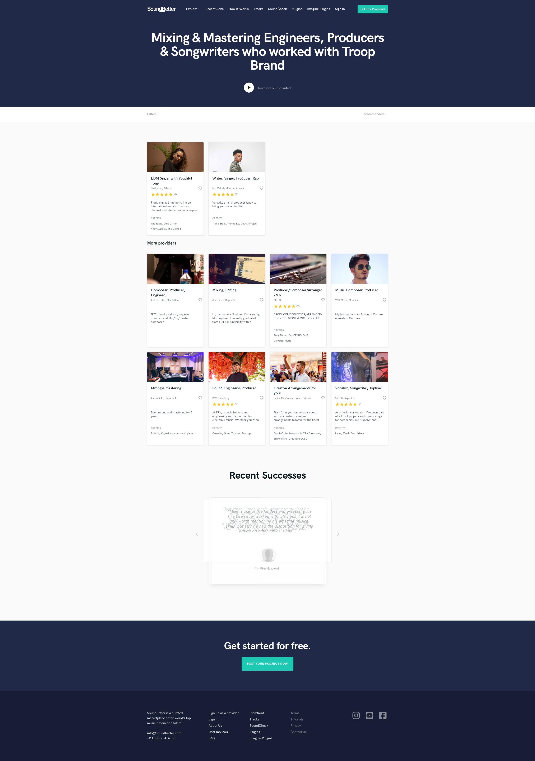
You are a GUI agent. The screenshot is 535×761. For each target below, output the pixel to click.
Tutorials (296, 719)
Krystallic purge (169, 433)
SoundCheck (277, 9)
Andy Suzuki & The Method (166, 229)
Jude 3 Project (249, 223)
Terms (294, 713)
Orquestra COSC (298, 438)
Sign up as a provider (224, 713)
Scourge (246, 433)
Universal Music (282, 340)
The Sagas (156, 223)
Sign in (340, 9)
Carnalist (217, 433)
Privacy (295, 726)
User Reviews (218, 732)
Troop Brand (219, 223)
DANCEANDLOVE (298, 335)
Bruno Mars (280, 438)
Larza (338, 433)
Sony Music (280, 335)
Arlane (360, 433)
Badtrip (155, 433)
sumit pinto (186, 433)
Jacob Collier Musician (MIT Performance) (297, 433)
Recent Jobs (214, 9)
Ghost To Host (232, 433)
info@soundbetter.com (164, 733)
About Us (215, 726)
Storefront (257, 713)
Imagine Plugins (318, 9)
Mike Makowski (267, 569)
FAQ (212, 738)
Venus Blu (233, 223)
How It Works (239, 9)
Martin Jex (349, 433)
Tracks (258, 9)
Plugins (297, 9)
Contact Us (298, 732)
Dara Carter (170, 223)
